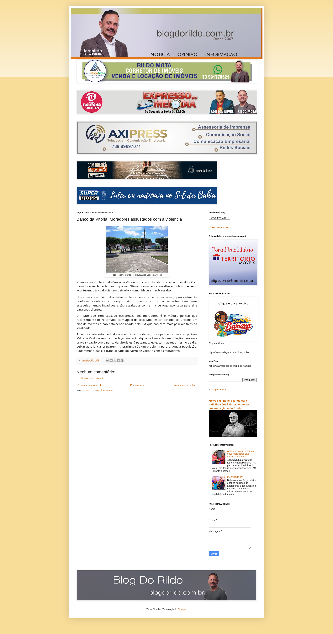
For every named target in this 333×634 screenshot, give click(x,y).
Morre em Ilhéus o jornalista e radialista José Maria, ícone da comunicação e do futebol (229, 404)
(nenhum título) (235, 477)
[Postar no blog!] (111, 360)
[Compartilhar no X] (115, 360)
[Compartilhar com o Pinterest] (122, 360)
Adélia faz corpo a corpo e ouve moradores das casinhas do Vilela (241, 454)
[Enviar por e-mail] (107, 360)
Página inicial (137, 385)
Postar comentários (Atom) (99, 390)
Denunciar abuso (220, 227)
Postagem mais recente (89, 385)
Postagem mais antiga (184, 385)
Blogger (182, 609)
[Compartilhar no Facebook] (118, 360)
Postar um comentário (92, 378)
